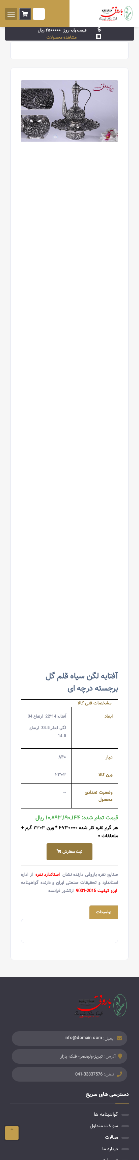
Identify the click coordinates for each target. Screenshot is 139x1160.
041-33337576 (89, 1074)
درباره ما (110, 1149)
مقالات (111, 1137)
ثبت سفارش (71, 851)
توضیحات (103, 912)
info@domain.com (83, 1037)
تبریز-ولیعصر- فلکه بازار (81, 1056)
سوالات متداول (104, 1126)
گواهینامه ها (106, 1114)
